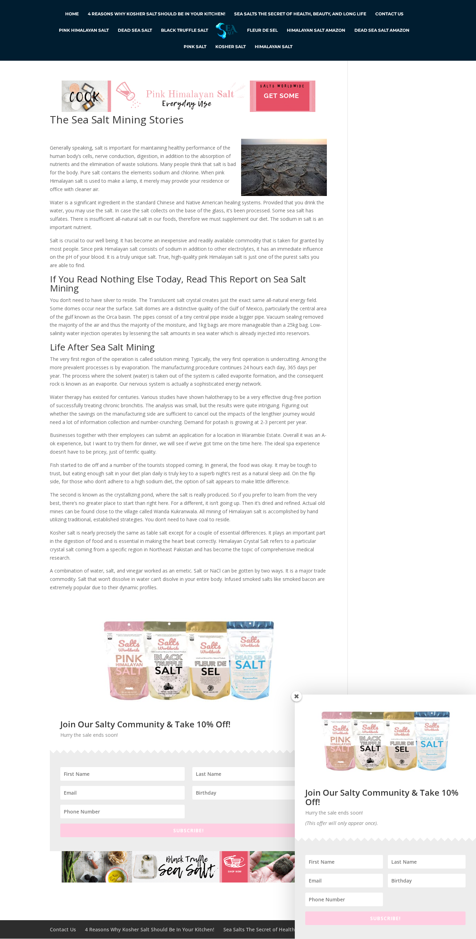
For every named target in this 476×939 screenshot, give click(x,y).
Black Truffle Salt (184, 30)
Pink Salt (195, 46)
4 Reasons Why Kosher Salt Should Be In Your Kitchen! (156, 14)
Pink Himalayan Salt (84, 30)
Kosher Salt (230, 46)
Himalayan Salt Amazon (316, 30)
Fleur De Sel (262, 30)
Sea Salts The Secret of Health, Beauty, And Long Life (300, 14)
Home (72, 14)
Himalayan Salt (273, 46)
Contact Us (389, 14)
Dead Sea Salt (135, 30)
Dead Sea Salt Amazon (381, 30)
